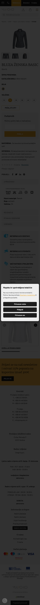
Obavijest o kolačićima (27, 295)
